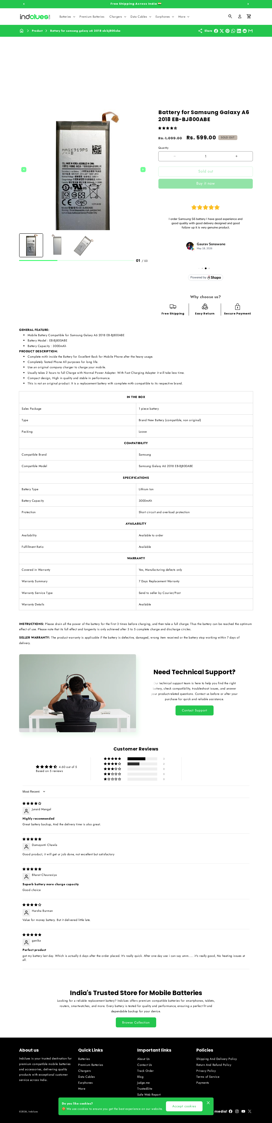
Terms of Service (208, 1077)
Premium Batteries (90, 1065)
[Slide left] (23, 4)
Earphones (85, 1083)
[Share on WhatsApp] (233, 31)
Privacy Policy (206, 1071)
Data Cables (86, 1077)
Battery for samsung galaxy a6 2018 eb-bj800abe (85, 31)
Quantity (163, 148)
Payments (202, 1083)
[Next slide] (143, 169)
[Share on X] (221, 31)
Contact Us (144, 1065)
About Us (143, 1059)
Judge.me (143, 1083)
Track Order (145, 1071)
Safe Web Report (149, 1094)
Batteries (84, 1059)
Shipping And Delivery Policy (216, 1059)
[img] (32, 803)
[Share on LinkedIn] (239, 31)
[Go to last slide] (23, 169)
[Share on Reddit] (244, 31)
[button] (67, 16)
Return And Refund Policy (213, 1065)
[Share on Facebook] (216, 31)
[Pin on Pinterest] (227, 31)
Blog (140, 1077)
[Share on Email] (250, 31)
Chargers (84, 1071)
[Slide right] (248, 4)
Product (37, 31)
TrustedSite (144, 1088)
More (81, 1088)
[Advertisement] (136, 68)
